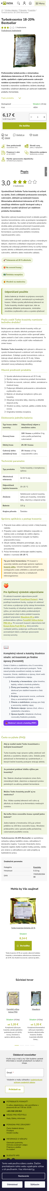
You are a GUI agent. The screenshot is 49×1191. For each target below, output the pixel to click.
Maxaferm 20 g (27, 617)
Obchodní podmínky (15, 1143)
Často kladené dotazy (15, 1128)
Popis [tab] (24, 171)
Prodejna (10, 1131)
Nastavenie (23, 1176)
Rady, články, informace (16, 1118)
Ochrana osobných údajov (17, 1145)
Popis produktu (7, 98)
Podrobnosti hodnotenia (11, 30)
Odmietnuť (12, 1184)
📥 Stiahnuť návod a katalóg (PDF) (20, 723)
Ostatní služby (12, 1133)
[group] (23, 929)
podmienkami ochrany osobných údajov (28, 1081)
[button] (23, 947)
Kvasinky (37, 867)
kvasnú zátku (10, 567)
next (46, 1002)
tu (33, 1169)
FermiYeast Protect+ (29, 599)
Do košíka (24, 125)
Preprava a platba (14, 1147)
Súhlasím (34, 1184)
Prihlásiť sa (15, 1089)
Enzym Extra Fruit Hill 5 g (15, 626)
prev (3, 1002)
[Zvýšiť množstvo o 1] (44, 117)
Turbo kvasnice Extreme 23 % (23, 928)
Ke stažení (11, 1149)
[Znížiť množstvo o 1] (31, 117)
